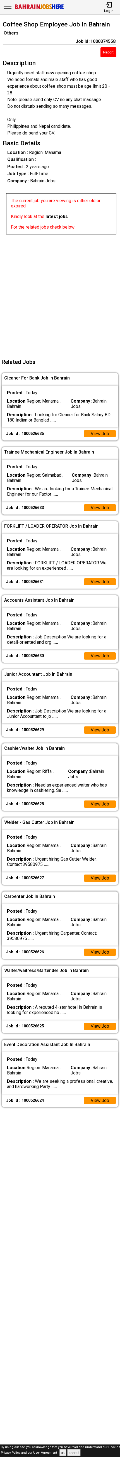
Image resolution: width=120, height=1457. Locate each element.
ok (63, 1453)
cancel (74, 1453)
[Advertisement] (60, 294)
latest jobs (56, 216)
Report (108, 52)
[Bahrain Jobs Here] (39, 8)
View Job (100, 433)
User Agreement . (46, 1453)
